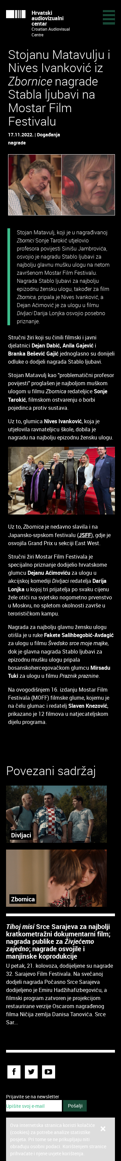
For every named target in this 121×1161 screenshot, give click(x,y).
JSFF (85, 535)
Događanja (48, 134)
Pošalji (75, 1105)
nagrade (17, 142)
